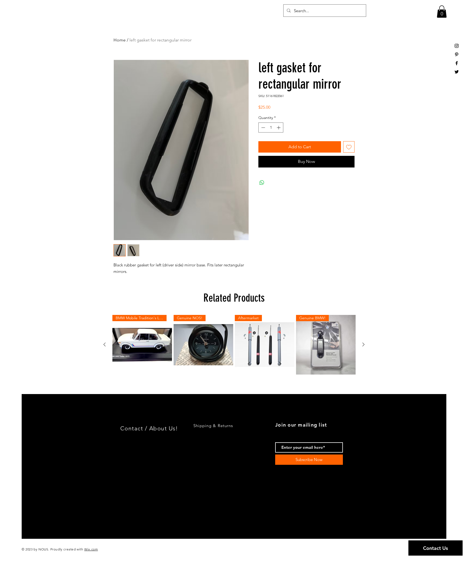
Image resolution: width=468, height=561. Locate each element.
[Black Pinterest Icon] (456, 54)
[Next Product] (363, 344)
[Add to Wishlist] (349, 147)
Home (119, 40)
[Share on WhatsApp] (262, 182)
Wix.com (91, 549)
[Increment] (279, 127)
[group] (234, 345)
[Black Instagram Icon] (456, 46)
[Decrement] (262, 127)
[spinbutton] (271, 127)
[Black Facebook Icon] (456, 63)
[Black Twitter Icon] (456, 72)
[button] (442, 11)
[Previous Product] (104, 344)
